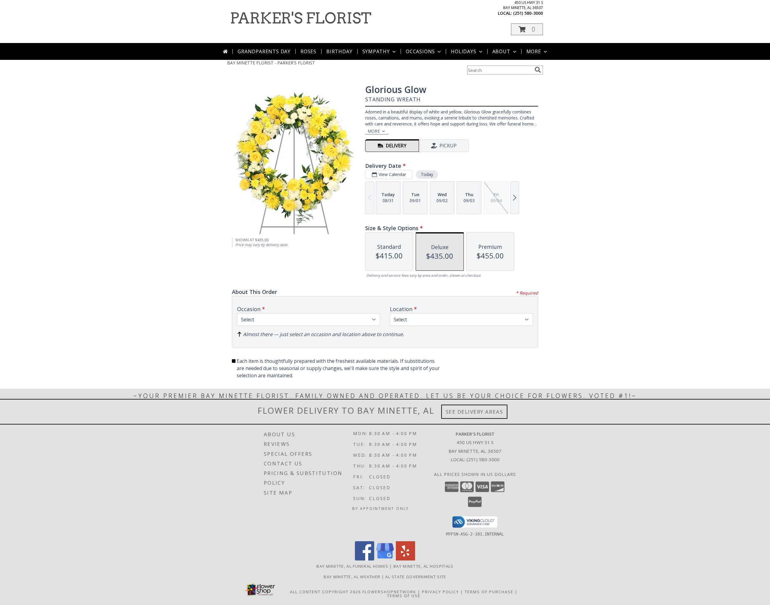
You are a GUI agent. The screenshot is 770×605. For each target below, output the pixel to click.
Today (427, 174)
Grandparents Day (264, 51)
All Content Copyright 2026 (325, 591)
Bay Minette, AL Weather (352, 576)
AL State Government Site (415, 576)
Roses (308, 51)
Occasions (420, 51)
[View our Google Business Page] (385, 559)
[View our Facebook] (364, 559)
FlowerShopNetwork (389, 591)
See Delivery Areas (474, 411)
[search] (538, 69)
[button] (527, 29)
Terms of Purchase (489, 591)
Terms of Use (403, 595)
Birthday (339, 51)
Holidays (463, 51)
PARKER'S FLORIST (300, 18)
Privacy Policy (440, 591)
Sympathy (376, 51)
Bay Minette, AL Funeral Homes (352, 566)
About (501, 51)
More (533, 51)
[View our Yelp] (405, 559)
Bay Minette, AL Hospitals (423, 566)
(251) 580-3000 (528, 13)
